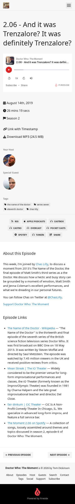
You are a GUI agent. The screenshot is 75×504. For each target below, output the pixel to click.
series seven (42, 204)
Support (41, 478)
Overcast (36, 228)
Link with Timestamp (22, 129)
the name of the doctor (19, 204)
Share (57, 234)
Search (53, 475)
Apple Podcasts (36, 221)
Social (30, 478)
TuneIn (40, 234)
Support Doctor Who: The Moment (26, 304)
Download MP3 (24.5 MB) (24, 137)
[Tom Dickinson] (9, 161)
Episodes (21, 475)
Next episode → (60, 454)
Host (32, 475)
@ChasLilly (55, 297)
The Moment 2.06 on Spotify (27, 423)
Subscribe (54, 478)
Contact (64, 475)
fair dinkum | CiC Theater (25, 404)
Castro (17, 228)
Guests (42, 475)
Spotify (22, 234)
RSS (16, 221)
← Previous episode (18, 454)
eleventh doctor (15, 209)
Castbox (59, 221)
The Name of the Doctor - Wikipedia (32, 328)
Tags (20, 478)
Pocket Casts (57, 228)
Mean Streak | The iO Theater (27, 368)
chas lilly (33, 209)
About (9, 475)
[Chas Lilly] (9, 184)
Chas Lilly (42, 264)
